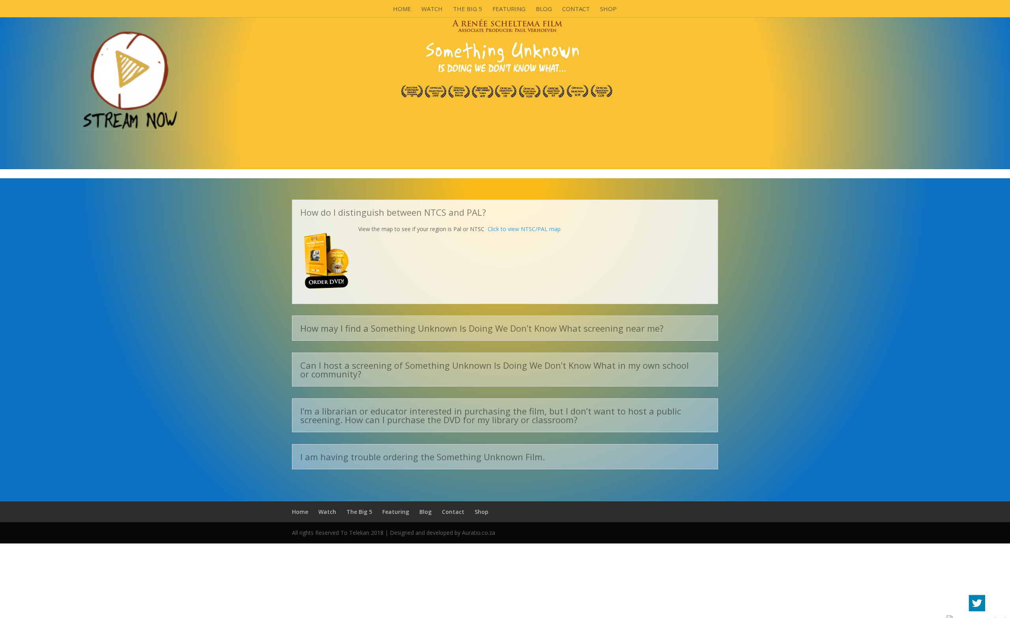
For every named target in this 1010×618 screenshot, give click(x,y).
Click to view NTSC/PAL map (524, 229)
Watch (432, 9)
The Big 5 (467, 9)
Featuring (509, 9)
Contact (576, 9)
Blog (544, 9)
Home (402, 9)
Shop (608, 9)
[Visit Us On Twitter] (977, 612)
